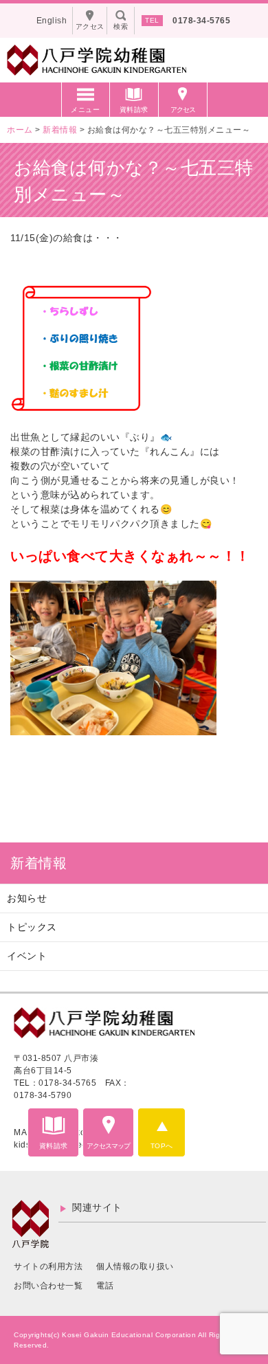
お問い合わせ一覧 (48, 1285)
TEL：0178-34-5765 (55, 1083)
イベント (27, 955)
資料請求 (134, 109)
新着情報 (38, 863)
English (51, 20)
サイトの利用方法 (48, 1266)
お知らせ (27, 898)
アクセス (182, 109)
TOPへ (161, 1146)
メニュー (85, 109)
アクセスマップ (108, 1146)
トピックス (32, 926)
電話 (104, 1285)
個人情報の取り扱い (135, 1266)
